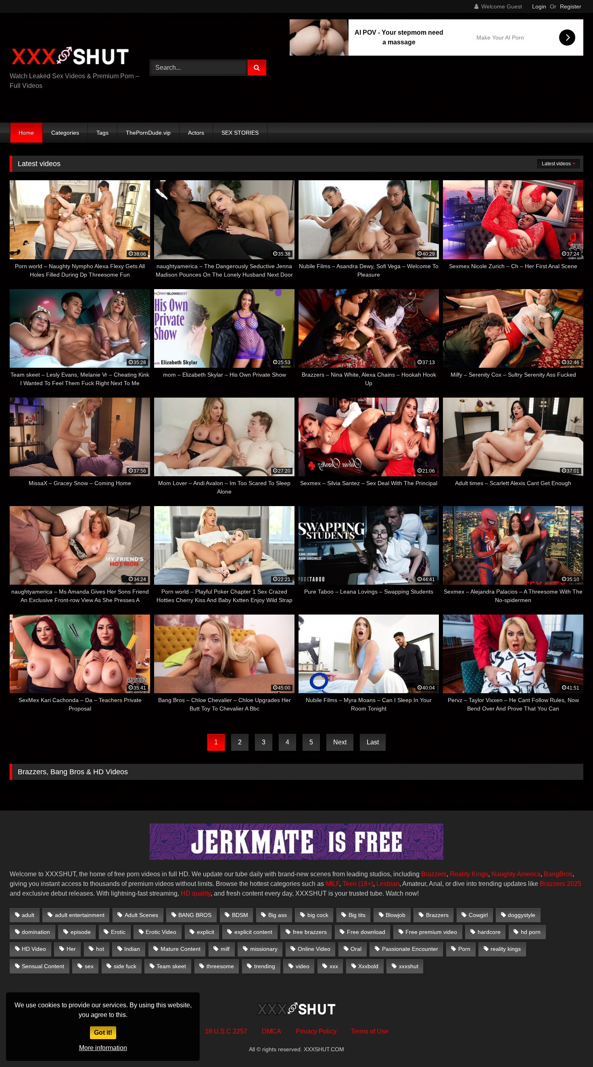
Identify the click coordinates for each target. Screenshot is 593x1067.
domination (36, 932)
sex (89, 966)
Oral (356, 949)
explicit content (253, 932)
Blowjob (395, 915)
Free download (366, 932)
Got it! (103, 1032)
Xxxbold (368, 966)
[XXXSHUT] (70, 57)
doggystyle (521, 915)
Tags (102, 132)
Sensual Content (43, 966)
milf (225, 949)
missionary (264, 949)
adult (28, 915)
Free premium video (431, 932)
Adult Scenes (141, 915)
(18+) (365, 883)
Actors (196, 132)
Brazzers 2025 (560, 883)
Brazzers (434, 874)
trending (264, 966)
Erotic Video (161, 932)
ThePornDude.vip (148, 132)
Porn (464, 949)
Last (373, 742)
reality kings (506, 949)
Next (340, 742)
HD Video (34, 949)
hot (100, 949)
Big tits (357, 915)
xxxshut (408, 966)
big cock (317, 915)
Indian (132, 949)
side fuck (125, 966)
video (302, 966)
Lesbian (387, 883)
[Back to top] (568, 1043)
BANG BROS (194, 915)
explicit (205, 932)
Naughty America (516, 874)
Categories (65, 132)
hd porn (531, 932)
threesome (220, 966)
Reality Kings (469, 874)
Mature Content (180, 949)
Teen (349, 883)
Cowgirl (478, 915)
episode (81, 932)
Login (539, 6)
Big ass (277, 915)
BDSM (240, 915)
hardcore (489, 932)
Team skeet (171, 966)
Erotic (118, 932)
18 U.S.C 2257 (226, 1031)
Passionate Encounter (410, 949)
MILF (332, 883)
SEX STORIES (240, 132)
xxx (334, 966)
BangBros (558, 874)
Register (570, 6)
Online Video (314, 949)
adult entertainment (79, 915)
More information (103, 1047)
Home (26, 132)
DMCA (271, 1031)
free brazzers (310, 932)
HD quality (196, 893)
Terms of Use (369, 1031)
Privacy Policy (316, 1031)
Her (71, 949)
